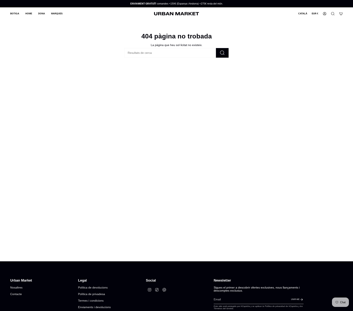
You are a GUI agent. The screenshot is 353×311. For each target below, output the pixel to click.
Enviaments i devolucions (94, 307)
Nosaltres (16, 287)
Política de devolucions (93, 287)
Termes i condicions (91, 300)
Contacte (16, 294)
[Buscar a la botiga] (222, 53)
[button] (14, 13)
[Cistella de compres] (341, 13)
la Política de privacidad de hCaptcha (280, 306)
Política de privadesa (91, 294)
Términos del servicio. (224, 308)
